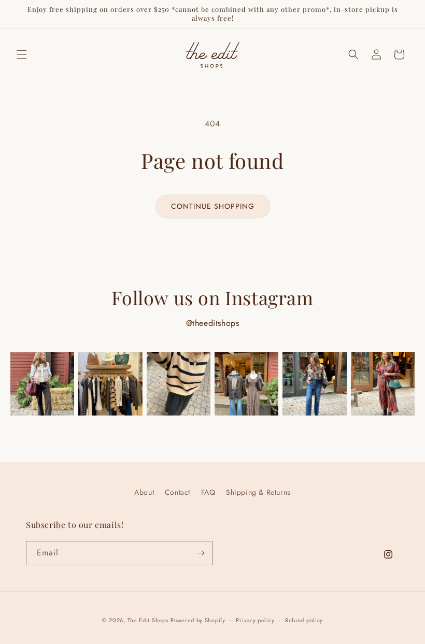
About (144, 492)
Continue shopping (212, 206)
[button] (21, 54)
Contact (177, 492)
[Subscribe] (200, 553)
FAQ (208, 492)
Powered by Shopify (198, 620)
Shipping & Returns (258, 492)
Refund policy (304, 620)
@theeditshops (212, 323)
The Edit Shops (148, 620)
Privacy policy (255, 620)
